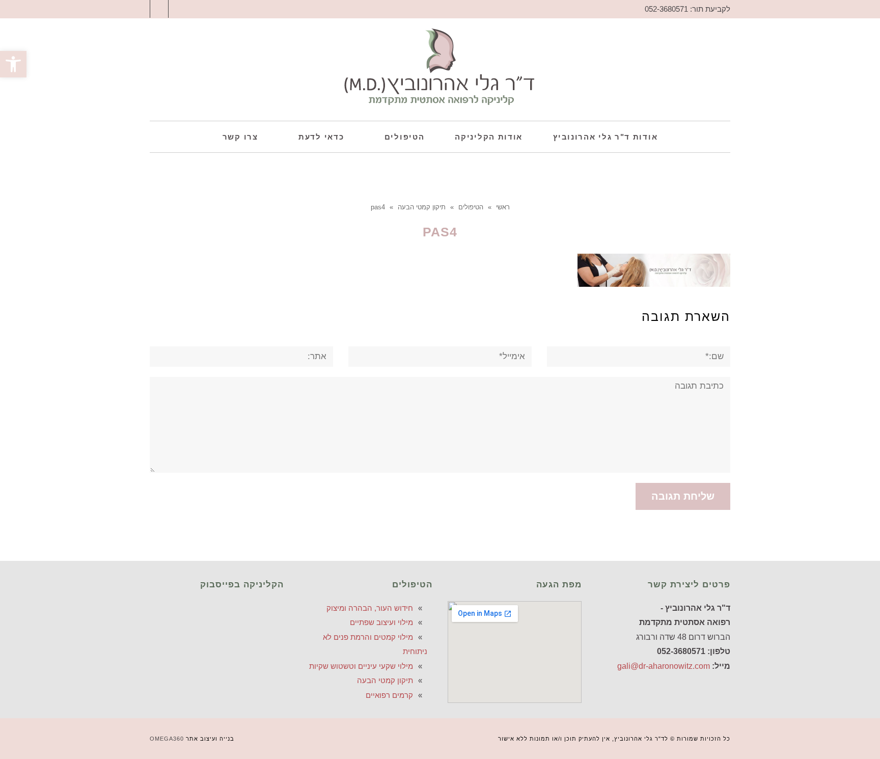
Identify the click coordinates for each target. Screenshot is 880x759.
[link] (13, 64)
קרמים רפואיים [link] (389, 695)
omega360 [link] (167, 739)
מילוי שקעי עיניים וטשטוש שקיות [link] (361, 666)
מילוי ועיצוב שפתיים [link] (381, 622)
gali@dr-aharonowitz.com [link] (663, 666)
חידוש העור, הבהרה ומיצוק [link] (369, 608)
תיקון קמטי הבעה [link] (385, 680)
